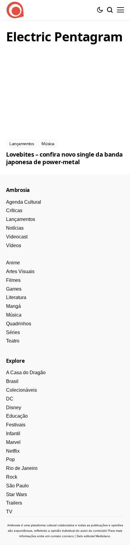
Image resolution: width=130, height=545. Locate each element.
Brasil (12, 381)
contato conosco (62, 536)
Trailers (14, 502)
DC (9, 398)
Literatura (16, 297)
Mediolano (103, 536)
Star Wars (16, 494)
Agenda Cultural (23, 202)
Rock (11, 477)
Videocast (17, 236)
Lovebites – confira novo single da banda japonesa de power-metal (64, 158)
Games (13, 289)
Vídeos (13, 245)
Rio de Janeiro (21, 468)
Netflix (13, 451)
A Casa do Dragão (26, 372)
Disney (13, 407)
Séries (13, 332)
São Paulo (17, 485)
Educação (17, 416)
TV (9, 511)
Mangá (13, 306)
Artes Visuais (20, 271)
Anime (13, 262)
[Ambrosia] (15, 10)
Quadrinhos (18, 323)
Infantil (13, 433)
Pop (10, 459)
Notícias (15, 228)
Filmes (13, 280)
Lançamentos (20, 219)
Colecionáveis (21, 390)
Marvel (13, 442)
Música (13, 314)
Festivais (15, 424)
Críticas (14, 210)
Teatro (12, 340)
